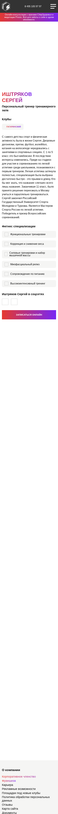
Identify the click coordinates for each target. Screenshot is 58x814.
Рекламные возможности (19, 789)
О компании (11, 770)
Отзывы (7, 804)
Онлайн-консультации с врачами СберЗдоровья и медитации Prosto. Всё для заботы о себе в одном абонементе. (29, 17)
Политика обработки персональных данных (26, 798)
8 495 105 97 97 (33, 6)
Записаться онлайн (29, 314)
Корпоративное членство (19, 776)
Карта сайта (10, 808)
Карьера (7, 785)
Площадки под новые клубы (21, 793)
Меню (53, 6)
